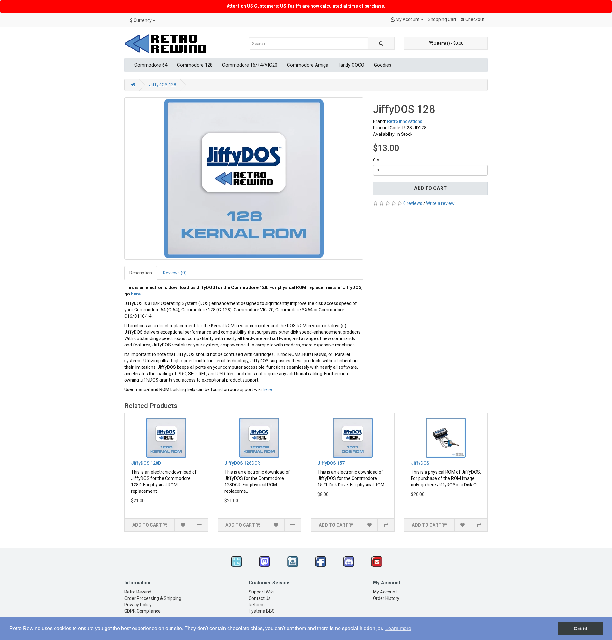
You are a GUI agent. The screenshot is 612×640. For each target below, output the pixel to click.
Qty (376, 159)
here (136, 293)
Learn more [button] (398, 628)
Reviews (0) (174, 272)
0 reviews (412, 203)
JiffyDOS (420, 463)
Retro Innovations (404, 121)
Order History (386, 598)
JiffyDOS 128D (146, 463)
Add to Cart (430, 188)
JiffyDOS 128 (162, 84)
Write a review (440, 203)
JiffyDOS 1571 (332, 463)
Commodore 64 (150, 65)
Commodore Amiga (307, 65)
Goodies (382, 65)
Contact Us (260, 598)
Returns (257, 604)
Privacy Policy (138, 604)
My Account (385, 591)
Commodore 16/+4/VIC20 (249, 65)
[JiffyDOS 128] (243, 178)
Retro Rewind (137, 591)
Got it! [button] (580, 628)
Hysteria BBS (262, 611)
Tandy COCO (351, 65)
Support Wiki (261, 591)
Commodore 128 (195, 65)
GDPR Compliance (142, 611)
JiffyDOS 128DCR (242, 463)
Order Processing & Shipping (152, 598)
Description (140, 272)
